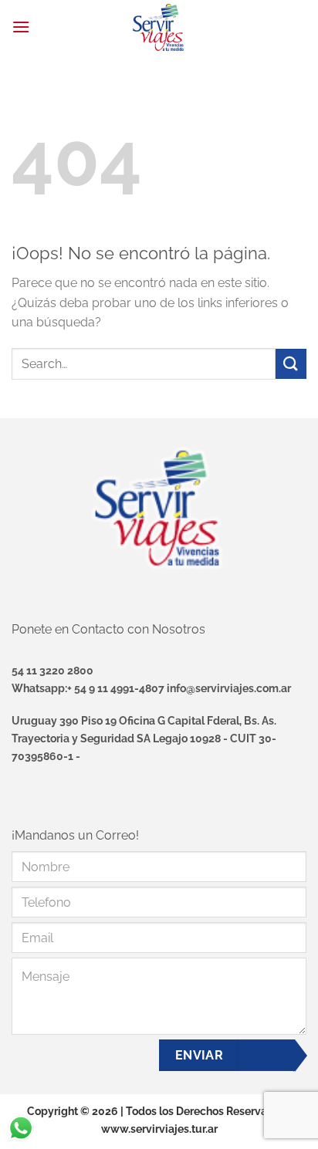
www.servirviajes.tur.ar (159, 1128)
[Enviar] (291, 364)
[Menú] (21, 27)
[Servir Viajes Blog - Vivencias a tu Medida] (159, 27)
